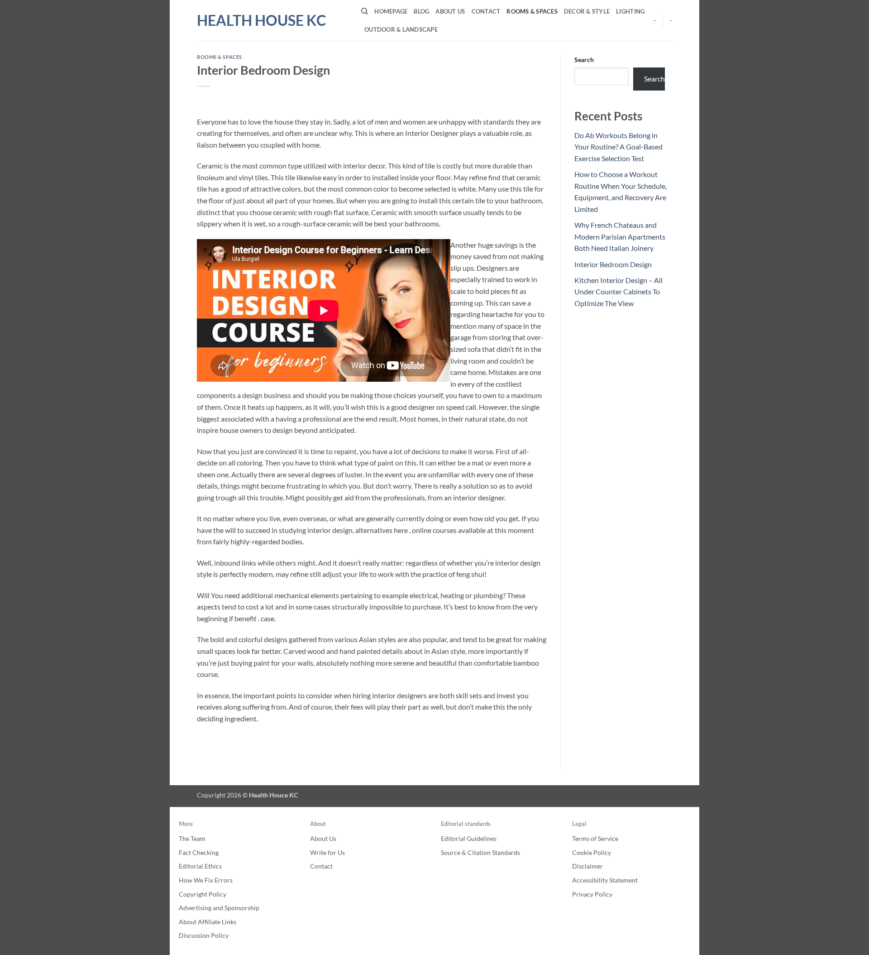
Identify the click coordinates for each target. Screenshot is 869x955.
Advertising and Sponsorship (219, 908)
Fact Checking (199, 852)
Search (584, 59)
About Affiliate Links (207, 922)
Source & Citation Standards (480, 852)
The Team (192, 838)
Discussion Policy (204, 935)
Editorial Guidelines (469, 838)
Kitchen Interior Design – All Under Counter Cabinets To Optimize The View (618, 291)
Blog (421, 11)
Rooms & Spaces (532, 11)
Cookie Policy (591, 852)
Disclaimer (587, 866)
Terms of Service (595, 838)
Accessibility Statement (605, 880)
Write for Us (327, 852)
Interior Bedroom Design (613, 264)
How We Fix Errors (206, 880)
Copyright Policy (202, 894)
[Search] (364, 11)
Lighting (630, 11)
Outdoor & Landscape (401, 29)
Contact (486, 11)
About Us (450, 11)
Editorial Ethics (200, 866)
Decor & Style (587, 11)
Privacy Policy (592, 894)
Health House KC (261, 20)
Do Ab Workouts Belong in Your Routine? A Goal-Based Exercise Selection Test (618, 147)
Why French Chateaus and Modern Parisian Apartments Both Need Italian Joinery (619, 236)
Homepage (390, 11)
